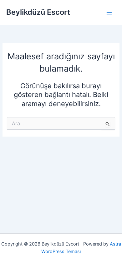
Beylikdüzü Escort (38, 12)
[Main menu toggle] (109, 12)
